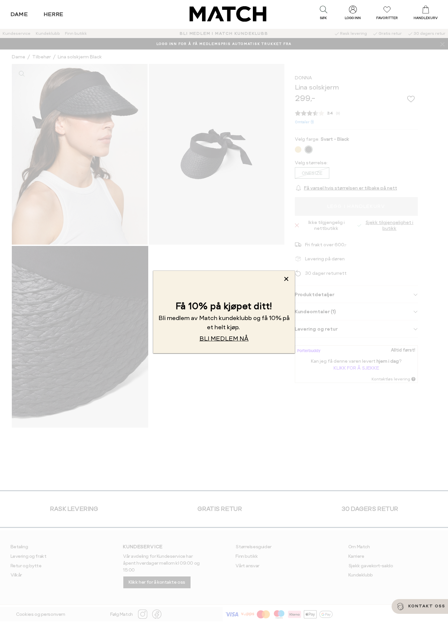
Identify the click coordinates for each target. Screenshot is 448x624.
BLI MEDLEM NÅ (224, 338)
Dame (19, 14)
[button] (323, 14)
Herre (54, 14)
